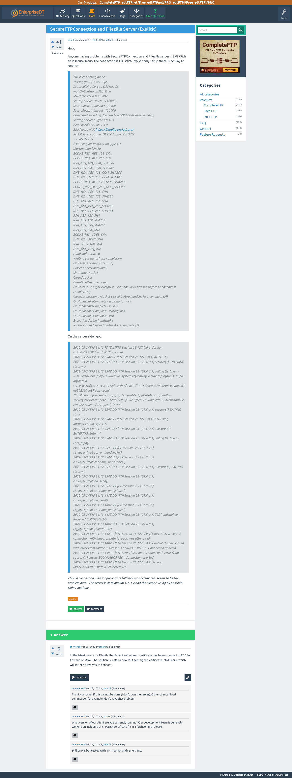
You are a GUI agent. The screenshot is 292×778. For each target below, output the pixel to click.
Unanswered (107, 16)
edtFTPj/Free (183, 2)
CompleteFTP (110, 2)
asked (71, 40)
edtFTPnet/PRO (159, 2)
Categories (136, 16)
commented (78, 688)
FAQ (203, 123)
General (205, 128)
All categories (209, 94)
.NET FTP (97, 40)
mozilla (72, 599)
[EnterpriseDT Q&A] (27, 13)
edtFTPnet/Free (134, 2)
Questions (78, 16)
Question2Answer (243, 774)
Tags (122, 16)
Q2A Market (281, 774)
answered (75, 646)
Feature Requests (212, 134)
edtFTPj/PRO (204, 2)
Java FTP (210, 111)
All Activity (62, 16)
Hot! (92, 16)
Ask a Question (155, 16)
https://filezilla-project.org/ (114, 129)
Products (206, 100)
